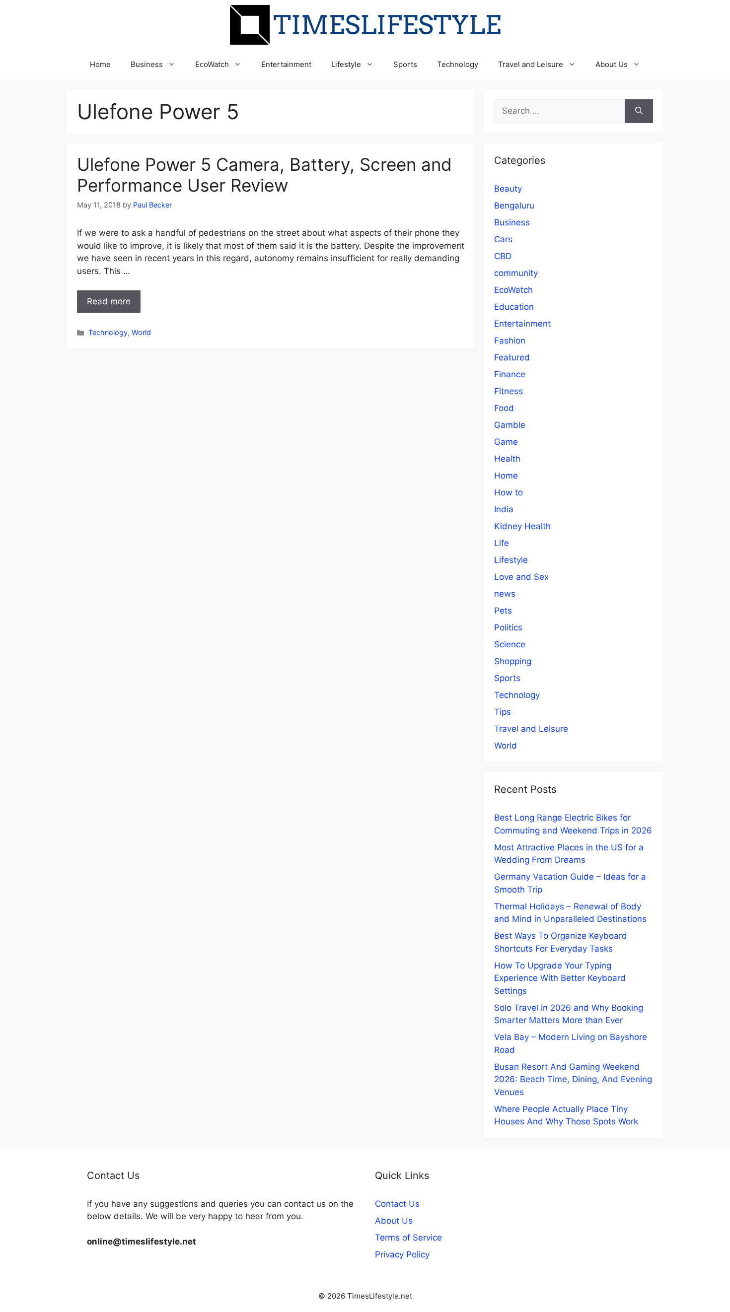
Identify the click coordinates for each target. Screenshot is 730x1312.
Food (504, 408)
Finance (509, 374)
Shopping (512, 661)
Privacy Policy (402, 1254)
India (503, 509)
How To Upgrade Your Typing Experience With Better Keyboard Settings (560, 978)
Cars (503, 239)
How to (508, 492)
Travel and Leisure (530, 64)
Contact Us (397, 1204)
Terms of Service (408, 1238)
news (504, 594)
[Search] (639, 111)
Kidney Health (522, 526)
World (141, 332)
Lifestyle (346, 64)
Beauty (508, 189)
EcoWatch (212, 64)
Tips (502, 712)
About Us (611, 64)
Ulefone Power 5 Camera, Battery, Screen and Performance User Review (264, 175)
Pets (503, 611)
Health (507, 459)
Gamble (509, 425)
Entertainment (286, 64)
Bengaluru (514, 205)
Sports (405, 64)
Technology (457, 64)
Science (509, 644)
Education (514, 307)
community (516, 273)
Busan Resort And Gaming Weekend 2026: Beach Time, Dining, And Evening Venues (573, 1079)
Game (506, 442)
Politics (508, 627)
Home (100, 64)
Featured (512, 357)
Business (147, 64)
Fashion (509, 340)
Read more (109, 301)
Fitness (508, 391)
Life (501, 543)
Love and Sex (521, 577)
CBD (502, 256)
